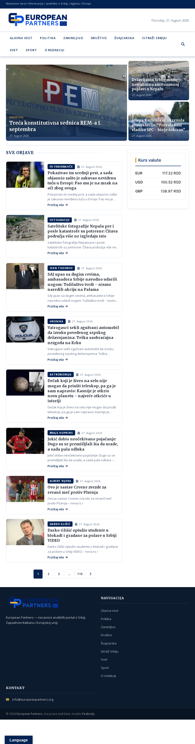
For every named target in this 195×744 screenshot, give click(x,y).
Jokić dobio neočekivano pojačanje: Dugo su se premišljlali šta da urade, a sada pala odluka (83, 444)
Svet (14, 50)
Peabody (88, 714)
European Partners (29, 714)
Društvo (99, 38)
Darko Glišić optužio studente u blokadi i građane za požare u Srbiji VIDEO (82, 535)
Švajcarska (124, 38)
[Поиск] (183, 44)
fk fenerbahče (61, 166)
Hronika (56, 321)
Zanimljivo (73, 38)
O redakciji (54, 50)
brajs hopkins (61, 432)
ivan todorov (61, 268)
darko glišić (60, 524)
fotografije (60, 220)
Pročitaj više (56, 205)
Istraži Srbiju (154, 38)
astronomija (61, 374)
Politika (47, 38)
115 (80, 574)
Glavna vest (21, 38)
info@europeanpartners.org (32, 699)
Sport (31, 50)
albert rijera (60, 481)
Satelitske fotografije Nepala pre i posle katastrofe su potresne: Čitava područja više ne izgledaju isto (83, 231)
